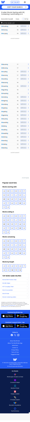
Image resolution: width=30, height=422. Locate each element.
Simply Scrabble (15, 394)
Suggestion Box (15, 354)
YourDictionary (15, 411)
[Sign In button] (24, 2)
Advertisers (15, 345)
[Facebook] (12, 335)
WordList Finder (15, 388)
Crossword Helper (15, 382)
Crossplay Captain (15, 399)
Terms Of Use (15, 352)
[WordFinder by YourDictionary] (3, 2)
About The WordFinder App (15, 343)
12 (20, 270)
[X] (15, 335)
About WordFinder (15, 341)
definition (23, 26)
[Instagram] (18, 335)
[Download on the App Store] (8, 316)
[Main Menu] (28, 2)
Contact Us (15, 347)
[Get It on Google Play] (22, 316)
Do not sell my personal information (15, 366)
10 (12, 270)
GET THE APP (15, 2)
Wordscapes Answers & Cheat (15, 376)
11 (16, 270)
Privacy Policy (15, 350)
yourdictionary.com (11, 305)
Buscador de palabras (15, 405)
